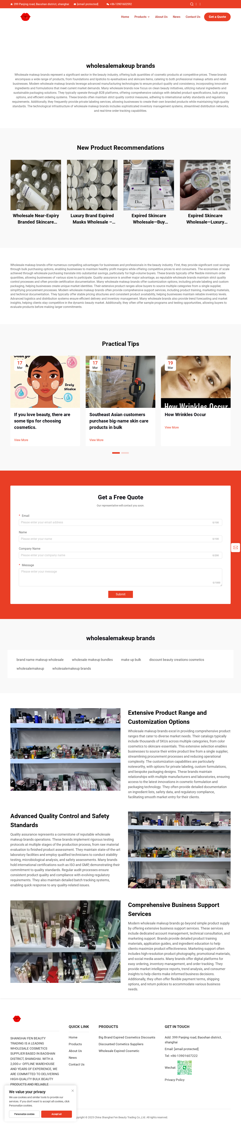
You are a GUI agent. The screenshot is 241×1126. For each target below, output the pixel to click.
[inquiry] (235, 547)
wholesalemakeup (30, 668)
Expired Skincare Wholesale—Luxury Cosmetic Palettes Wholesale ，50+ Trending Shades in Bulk (205, 219)
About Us (161, 17)
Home (125, 17)
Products (140, 17)
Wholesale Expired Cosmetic (119, 1051)
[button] (116, 453)
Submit (120, 594)
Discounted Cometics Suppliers (121, 1044)
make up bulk (131, 660)
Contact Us (193, 17)
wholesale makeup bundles (92, 660)
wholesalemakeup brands (71, 668)
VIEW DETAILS (36, 185)
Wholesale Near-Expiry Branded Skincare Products (36, 219)
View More (21, 440)
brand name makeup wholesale (40, 660)
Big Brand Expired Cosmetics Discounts (127, 1037)
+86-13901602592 (121, 4)
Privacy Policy (175, 1080)
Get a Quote (217, 17)
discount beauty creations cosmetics (176, 660)
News (176, 17)
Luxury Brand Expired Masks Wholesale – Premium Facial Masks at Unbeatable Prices (92, 219)
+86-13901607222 (184, 1056)
